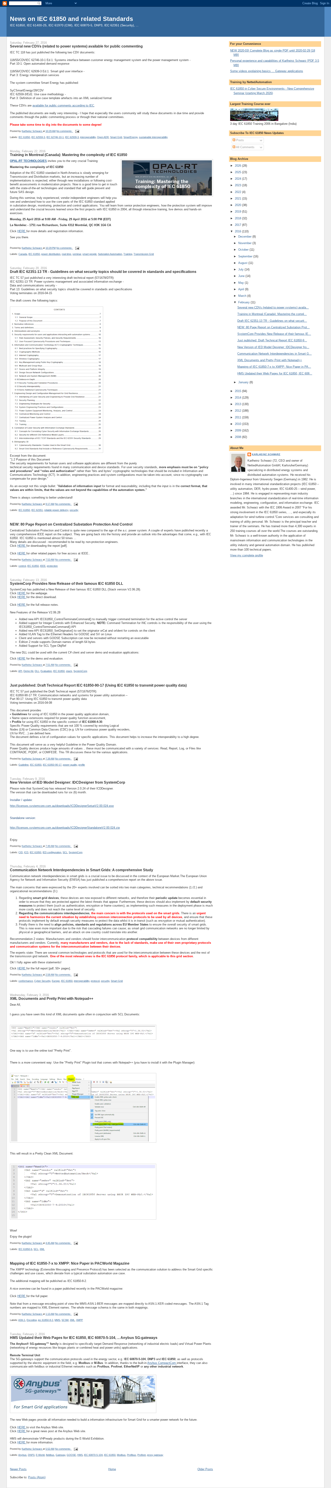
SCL (65, 852)
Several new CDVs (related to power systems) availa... (273, 307)
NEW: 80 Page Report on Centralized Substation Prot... (273, 327)
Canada (22, 254)
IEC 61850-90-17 (52, 764)
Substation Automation (110, 254)
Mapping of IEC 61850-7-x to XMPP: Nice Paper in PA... (274, 366)
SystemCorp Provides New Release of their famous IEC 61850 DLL (66, 583)
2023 (238, 185)
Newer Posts (18, 1469)
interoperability (88, 137)
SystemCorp (80, 671)
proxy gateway (155, 1455)
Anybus (22, 1455)
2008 (238, 437)
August (243, 263)
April (241, 289)
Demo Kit (28, 671)
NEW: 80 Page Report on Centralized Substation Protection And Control (71, 524)
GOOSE (71, 1455)
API (20, 671)
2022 (238, 192)
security (74, 510)
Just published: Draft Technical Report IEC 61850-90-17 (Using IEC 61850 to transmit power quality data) (98, 685)
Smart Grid (116, 137)
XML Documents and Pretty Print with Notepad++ (51, 998)
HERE (21, 231)
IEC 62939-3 (72, 137)
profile (81, 764)
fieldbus (50, 1455)
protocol (95, 981)
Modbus (121, 1455)
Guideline (23, 764)
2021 (238, 198)
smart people (89, 254)
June (241, 276)
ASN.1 (21, 1320)
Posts (239, 140)
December (245, 236)
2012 (238, 410)
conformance (25, 981)
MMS (57, 1320)
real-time (66, 254)
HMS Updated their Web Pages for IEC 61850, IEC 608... (274, 373)
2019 (238, 211)
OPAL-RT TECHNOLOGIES (28, 161)
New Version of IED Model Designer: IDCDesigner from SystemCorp (67, 782)
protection (52, 566)
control (22, 566)
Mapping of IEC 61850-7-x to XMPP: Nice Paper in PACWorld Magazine (69, 1263)
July (241, 269)
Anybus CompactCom (162, 1363)
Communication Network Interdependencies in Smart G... (274, 353)
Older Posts (205, 1469)
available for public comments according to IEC (63, 105)
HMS (80, 1455)
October (243, 249)
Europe (56, 981)
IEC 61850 (24, 137)
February (244, 302)
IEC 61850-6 (25, 1249)
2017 (238, 225)
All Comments (244, 147)
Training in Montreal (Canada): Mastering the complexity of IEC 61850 (68, 155)
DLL (37, 671)
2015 (238, 391)
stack (69, 671)
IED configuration (52, 852)
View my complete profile (246, 555)
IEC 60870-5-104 (93, 1455)
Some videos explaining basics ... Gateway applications (266, 71)
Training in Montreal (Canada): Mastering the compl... (272, 314)
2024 (238, 178)
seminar (77, 254)
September (245, 256)
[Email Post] (77, 131)
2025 (238, 172)
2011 (238, 417)
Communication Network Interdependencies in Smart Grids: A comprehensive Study (81, 870)
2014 (238, 397)
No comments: (64, 131)
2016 (238, 231)
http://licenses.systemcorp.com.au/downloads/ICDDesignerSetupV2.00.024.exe (62, 806)
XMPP (79, 1320)
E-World (40, 1455)
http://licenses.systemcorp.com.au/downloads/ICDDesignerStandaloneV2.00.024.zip (65, 827)
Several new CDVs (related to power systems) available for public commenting (76, 46)
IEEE (42, 566)
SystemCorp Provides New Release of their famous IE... (274, 334)
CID (20, 852)
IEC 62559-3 (38, 137)
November (245, 243)
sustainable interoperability (153, 137)
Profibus (131, 1455)
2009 (238, 430)
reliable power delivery (56, 510)
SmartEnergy (130, 137)
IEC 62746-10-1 (55, 137)
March (242, 295)
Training (127, 254)
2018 (238, 218)
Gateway (60, 1455)
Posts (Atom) (36, 1477)
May (241, 282)
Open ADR (103, 137)
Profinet (141, 1455)
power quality (70, 764)
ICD (26, 852)
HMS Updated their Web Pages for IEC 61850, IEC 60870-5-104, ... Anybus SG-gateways (83, 1338)
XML (42, 1249)
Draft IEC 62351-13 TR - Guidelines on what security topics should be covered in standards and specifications (103, 272)
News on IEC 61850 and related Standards (71, 18)
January (243, 382)
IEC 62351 (37, 510)
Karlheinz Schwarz (266, 454)
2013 (238, 404)
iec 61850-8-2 (45, 1320)
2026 (238, 165)
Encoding (32, 1320)
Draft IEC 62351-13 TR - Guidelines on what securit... (272, 320)
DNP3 (31, 1455)
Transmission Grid (144, 254)
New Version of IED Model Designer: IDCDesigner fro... (273, 347)
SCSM (64, 1320)
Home (112, 1469)
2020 (238, 205)
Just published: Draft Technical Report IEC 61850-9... (272, 340)
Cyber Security (42, 981)
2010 (238, 424)
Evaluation (46, 671)
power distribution (50, 254)
